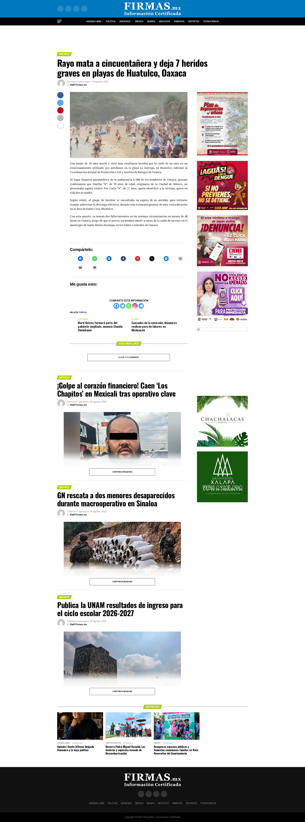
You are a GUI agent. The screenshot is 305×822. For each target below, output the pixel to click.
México (139, 21)
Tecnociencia (211, 21)
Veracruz (125, 21)
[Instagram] (135, 306)
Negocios (164, 21)
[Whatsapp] (129, 306)
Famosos (179, 21)
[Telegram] (141, 306)
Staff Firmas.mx (78, 85)
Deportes (193, 21)
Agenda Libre (93, 21)
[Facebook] (116, 306)
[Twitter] (122, 306)
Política (110, 21)
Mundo (151, 21)
